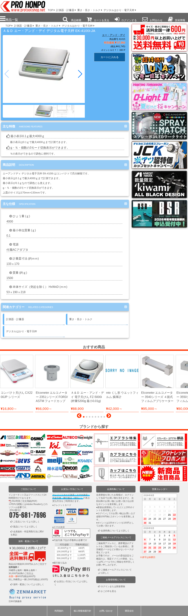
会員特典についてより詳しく (115, 530)
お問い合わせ (106, 611)
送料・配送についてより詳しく (28, 584)
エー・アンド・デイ (113, 35)
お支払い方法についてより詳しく (71, 583)
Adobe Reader (33, 504)
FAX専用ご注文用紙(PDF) (24, 501)
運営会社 (129, 611)
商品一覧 (12, 20)
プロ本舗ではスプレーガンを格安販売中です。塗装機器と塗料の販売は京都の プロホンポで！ (22, 5)
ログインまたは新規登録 (113, 586)
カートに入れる (110, 57)
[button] (80, 74)
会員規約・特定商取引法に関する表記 (27, 533)
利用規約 (59, 611)
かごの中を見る (108, 591)
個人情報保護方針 (82, 611)
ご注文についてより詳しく (26, 521)
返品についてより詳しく (25, 526)
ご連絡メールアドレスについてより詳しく (115, 571)
